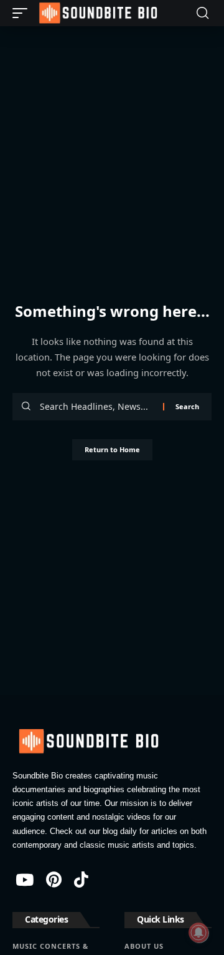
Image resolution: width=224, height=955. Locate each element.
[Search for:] (96, 406)
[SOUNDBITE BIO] (97, 13)
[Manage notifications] (198, 933)
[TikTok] (81, 879)
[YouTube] (24, 879)
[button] (23, 13)
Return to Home (112, 449)
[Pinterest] (54, 879)
